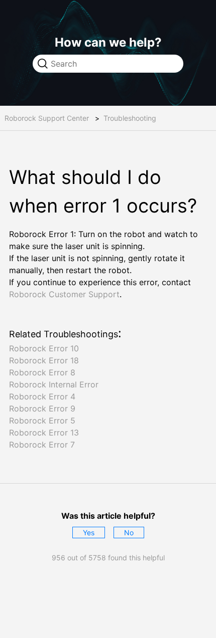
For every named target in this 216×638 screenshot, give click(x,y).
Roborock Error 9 (42, 408)
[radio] (88, 532)
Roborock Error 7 (42, 445)
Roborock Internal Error (53, 384)
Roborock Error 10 (44, 348)
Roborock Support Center (47, 118)
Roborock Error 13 (44, 433)
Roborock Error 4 (42, 396)
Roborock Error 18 (44, 360)
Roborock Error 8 (42, 372)
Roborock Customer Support (64, 294)
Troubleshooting (129, 118)
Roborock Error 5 (42, 420)
